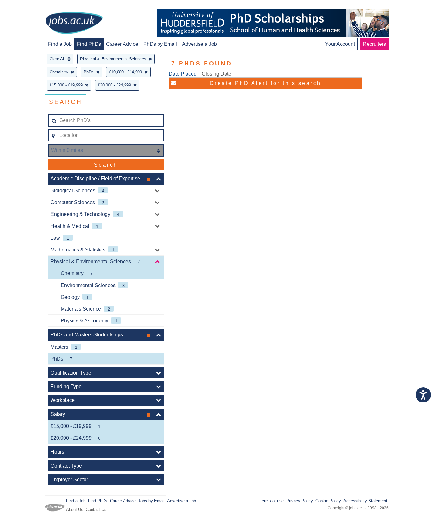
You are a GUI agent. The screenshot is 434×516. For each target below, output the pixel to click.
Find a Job (60, 44)
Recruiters (374, 44)
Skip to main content (25, 5)
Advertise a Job (199, 44)
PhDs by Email (160, 44)
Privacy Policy (299, 501)
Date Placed (183, 74)
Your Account (340, 44)
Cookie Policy (328, 501)
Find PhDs (89, 44)
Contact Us (96, 509)
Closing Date (216, 74)
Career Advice (122, 44)
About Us (74, 509)
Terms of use (272, 501)
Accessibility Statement (365, 501)
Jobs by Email (151, 501)
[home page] (74, 23)
